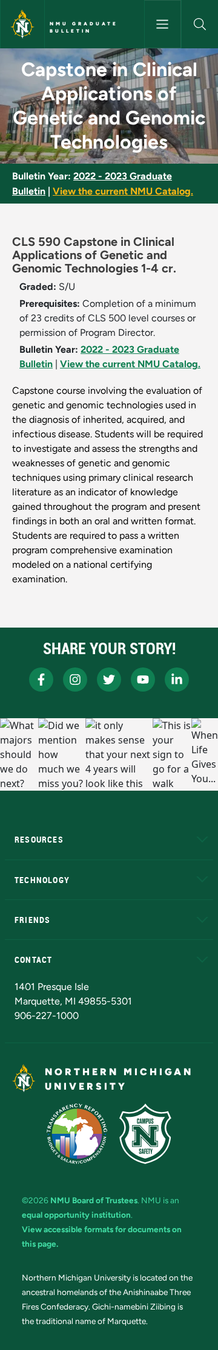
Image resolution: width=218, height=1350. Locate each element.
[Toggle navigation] (162, 24)
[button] (200, 24)
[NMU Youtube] (143, 679)
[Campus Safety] (145, 1134)
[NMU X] (109, 679)
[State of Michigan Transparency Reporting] (77, 1134)
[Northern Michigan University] (22, 24)
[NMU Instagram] (75, 679)
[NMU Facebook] (41, 679)
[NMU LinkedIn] (177, 679)
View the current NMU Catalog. (123, 191)
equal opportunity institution (76, 1215)
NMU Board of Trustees (93, 1200)
